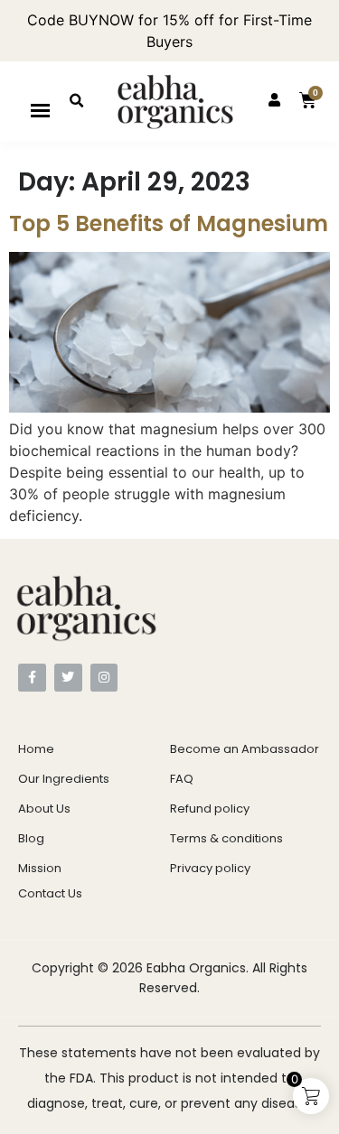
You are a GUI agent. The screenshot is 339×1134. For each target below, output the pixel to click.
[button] (40, 110)
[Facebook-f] (32, 678)
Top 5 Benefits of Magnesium (168, 223)
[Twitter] (68, 678)
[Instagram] (104, 678)
